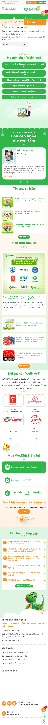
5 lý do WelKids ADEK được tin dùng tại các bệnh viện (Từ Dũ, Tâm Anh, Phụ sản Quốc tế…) (22, 298)
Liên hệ (13, 713)
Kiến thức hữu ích (24, 243)
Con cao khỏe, (24, 136)
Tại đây (24, 511)
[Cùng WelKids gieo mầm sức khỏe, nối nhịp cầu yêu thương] (7, 227)
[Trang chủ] (14, 18)
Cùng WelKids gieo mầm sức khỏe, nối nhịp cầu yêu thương (29, 225)
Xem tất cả (24, 237)
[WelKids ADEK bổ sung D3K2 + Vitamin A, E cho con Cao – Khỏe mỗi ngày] (7, 202)
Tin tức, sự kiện (24, 189)
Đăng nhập (42, 2)
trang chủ (22, 37)
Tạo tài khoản (31, 2)
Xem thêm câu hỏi (24, 586)
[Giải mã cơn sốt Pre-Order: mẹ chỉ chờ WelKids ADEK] (7, 215)
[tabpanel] (24, 163)
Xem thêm (8, 176)
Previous (21, 182)
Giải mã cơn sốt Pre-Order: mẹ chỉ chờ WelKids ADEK (28, 213)
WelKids (9, 10)
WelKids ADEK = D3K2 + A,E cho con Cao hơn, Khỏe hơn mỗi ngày (29, 324)
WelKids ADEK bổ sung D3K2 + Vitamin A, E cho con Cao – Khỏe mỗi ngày (30, 200)
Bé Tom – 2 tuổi (25, 150)
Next (26, 182)
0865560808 (13, 640)
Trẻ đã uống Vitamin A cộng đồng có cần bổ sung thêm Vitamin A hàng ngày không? (29, 355)
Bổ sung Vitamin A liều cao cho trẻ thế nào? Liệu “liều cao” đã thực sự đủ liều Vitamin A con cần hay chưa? (30, 340)
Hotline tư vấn (34, 9)
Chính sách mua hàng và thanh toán (15, 652)
